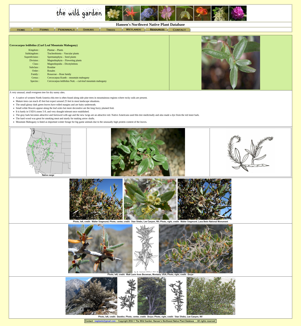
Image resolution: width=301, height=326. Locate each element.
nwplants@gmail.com (105, 321)
